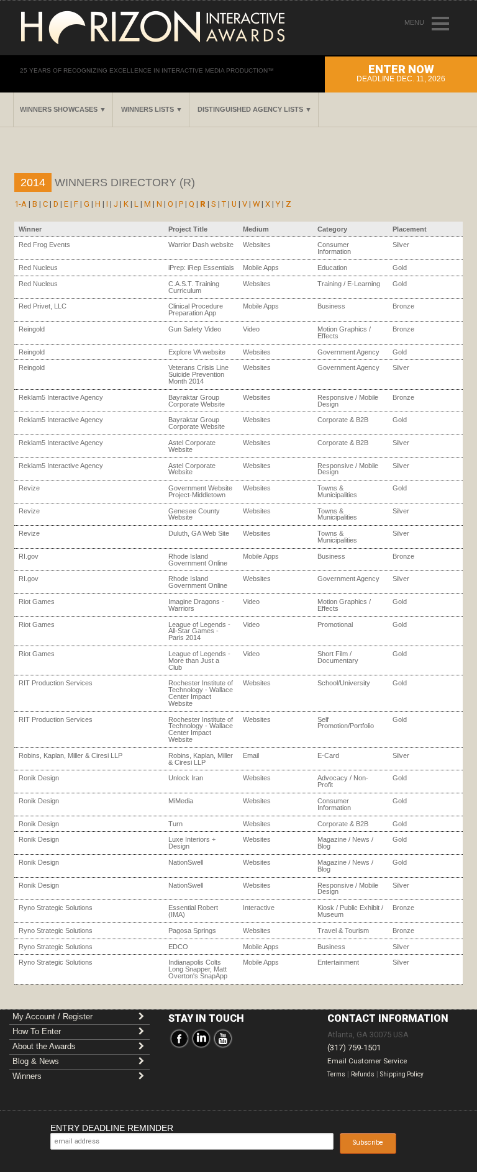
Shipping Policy (402, 1074)
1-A (20, 204)
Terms (336, 1074)
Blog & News (35, 1061)
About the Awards (44, 1046)
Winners (27, 1076)
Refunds (363, 1074)
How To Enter (36, 1031)
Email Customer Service (367, 1061)
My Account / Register (52, 1016)
